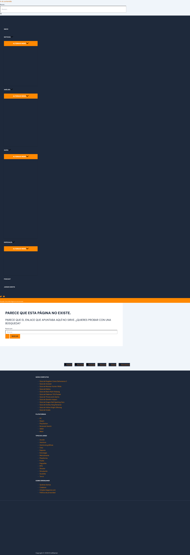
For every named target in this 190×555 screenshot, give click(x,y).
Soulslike (43, 474)
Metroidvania (44, 455)
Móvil (41, 431)
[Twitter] (1, 297)
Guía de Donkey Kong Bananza (50, 405)
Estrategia (43, 453)
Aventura (43, 442)
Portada (2, 301)
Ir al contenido (6, 1)
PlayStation (44, 424)
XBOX (42, 429)
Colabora (43, 487)
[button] (12, 37)
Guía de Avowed (45, 384)
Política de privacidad (47, 493)
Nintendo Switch (45, 426)
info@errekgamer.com (48, 490)
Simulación (44, 471)
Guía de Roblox (45, 389)
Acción (42, 440)
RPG (41, 466)
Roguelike (43, 463)
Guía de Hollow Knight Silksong (51, 407)
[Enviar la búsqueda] (7, 336)
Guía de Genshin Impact (48, 399)
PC (41, 418)
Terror (42, 476)
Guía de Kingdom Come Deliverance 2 (53, 381)
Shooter (42, 468)
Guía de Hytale (45, 410)
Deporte (43, 450)
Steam (42, 421)
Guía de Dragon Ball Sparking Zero (52, 402)
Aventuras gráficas (46, 445)
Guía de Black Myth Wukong (50, 392)
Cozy (41, 448)
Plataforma (44, 458)
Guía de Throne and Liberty (49, 397)
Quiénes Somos (45, 485)
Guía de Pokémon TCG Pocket (50, 394)
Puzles (42, 461)
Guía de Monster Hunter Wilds (50, 386)
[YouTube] (4, 297)
